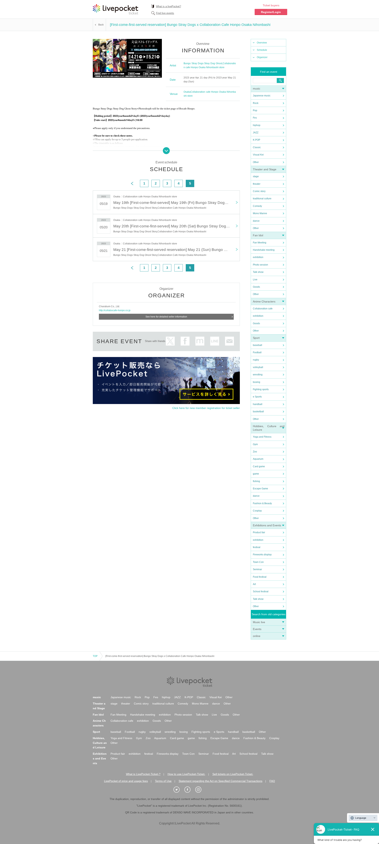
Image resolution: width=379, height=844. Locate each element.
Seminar (257, 569)
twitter (170, 341)
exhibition (258, 257)
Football (257, 352)
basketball (258, 411)
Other (256, 162)
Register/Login (271, 12)
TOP (95, 656)
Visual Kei (258, 154)
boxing (256, 382)
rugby (256, 359)
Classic (257, 147)
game (256, 473)
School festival (260, 591)
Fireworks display (262, 554)
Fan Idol (258, 235)
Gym (255, 444)
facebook (185, 341)
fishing (256, 481)
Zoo (255, 451)
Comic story (259, 191)
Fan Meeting (259, 242)
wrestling (258, 374)
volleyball (258, 367)
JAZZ (255, 132)
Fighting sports (261, 389)
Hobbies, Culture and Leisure (100, 743)
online (256, 636)
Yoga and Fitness (262, 436)
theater (256, 184)
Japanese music (261, 95)
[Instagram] (200, 790)
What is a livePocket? (168, 6)
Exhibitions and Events (267, 525)
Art (254, 584)
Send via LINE (214, 341)
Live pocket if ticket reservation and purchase (115, 9)
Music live (259, 622)
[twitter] (179, 790)
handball (257, 404)
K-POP (256, 139)
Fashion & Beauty (262, 503)
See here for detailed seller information (166, 316)
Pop (255, 110)
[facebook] (189, 790)
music (256, 88)
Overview (262, 42)
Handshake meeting (264, 250)
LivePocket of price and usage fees (126, 781)
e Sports (257, 396)
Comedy (257, 206)
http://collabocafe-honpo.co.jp (114, 310)
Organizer (262, 57)
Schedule (262, 50)
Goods (256, 286)
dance (256, 220)
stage (256, 176)
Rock (255, 103)
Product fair (259, 532)
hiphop (256, 125)
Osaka (187, 91)
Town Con (258, 562)
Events (257, 629)
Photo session (260, 264)
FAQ (272, 781)
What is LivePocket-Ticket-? (143, 774)
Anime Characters (264, 301)
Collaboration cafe (263, 308)
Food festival (259, 577)
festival (256, 547)
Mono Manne (260, 213)
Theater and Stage (264, 169)
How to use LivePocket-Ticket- (186, 774)
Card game (259, 466)
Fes (255, 117)
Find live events (165, 13)
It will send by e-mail (229, 341)
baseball (257, 345)
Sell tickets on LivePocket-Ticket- (232, 774)
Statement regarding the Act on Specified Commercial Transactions (220, 781)
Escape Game (260, 488)
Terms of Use (163, 781)
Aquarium (258, 459)
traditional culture (262, 198)
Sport (256, 337)
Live (255, 279)
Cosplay (257, 510)
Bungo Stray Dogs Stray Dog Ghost (203, 63)
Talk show (258, 272)
